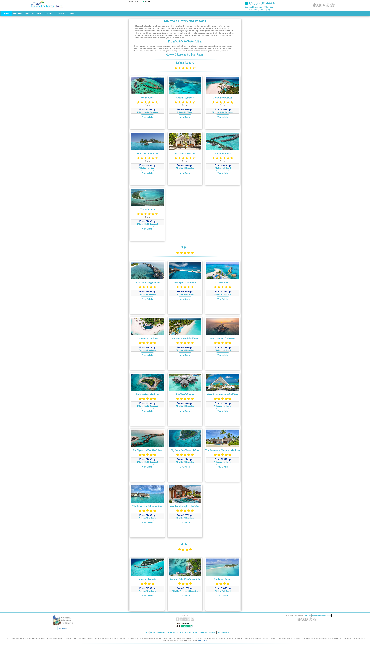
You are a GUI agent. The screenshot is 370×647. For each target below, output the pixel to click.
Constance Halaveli (222, 98)
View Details (147, 116)
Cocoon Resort (222, 283)
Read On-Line (63, 628)
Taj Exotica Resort (223, 154)
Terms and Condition (192, 632)
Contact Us (225, 632)
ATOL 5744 (307, 616)
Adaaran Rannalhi (147, 579)
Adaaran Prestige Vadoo (147, 283)
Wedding (153, 632)
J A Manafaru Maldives (147, 394)
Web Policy (204, 632)
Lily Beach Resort (185, 394)
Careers (61, 13)
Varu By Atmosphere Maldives (185, 506)
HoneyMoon (161, 632)
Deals (147, 632)
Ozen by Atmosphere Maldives (222, 394)
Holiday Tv (212, 632)
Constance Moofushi (147, 339)
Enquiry (72, 13)
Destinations (17, 13)
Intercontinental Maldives (223, 339)
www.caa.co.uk (202, 640)
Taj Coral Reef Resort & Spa (185, 450)
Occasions (180, 632)
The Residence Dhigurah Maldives (222, 450)
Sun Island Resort (222, 579)
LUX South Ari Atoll (185, 154)
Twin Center (171, 632)
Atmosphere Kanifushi (185, 283)
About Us (48, 13)
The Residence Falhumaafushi (147, 506)
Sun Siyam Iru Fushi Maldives (147, 450)
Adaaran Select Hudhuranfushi (185, 579)
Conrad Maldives (185, 98)
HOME (6, 13)
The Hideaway (147, 210)
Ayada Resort (147, 98)
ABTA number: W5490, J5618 (321, 616)
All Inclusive (36, 13)
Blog (218, 632)
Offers (27, 13)
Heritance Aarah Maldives (185, 339)
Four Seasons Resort (147, 154)
